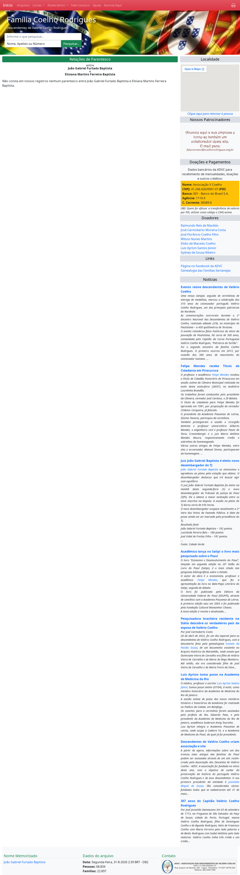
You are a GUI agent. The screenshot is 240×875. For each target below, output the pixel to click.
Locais (37, 5)
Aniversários (56, 5)
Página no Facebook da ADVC (201, 266)
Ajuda (97, 5)
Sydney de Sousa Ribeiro (198, 252)
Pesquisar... (71, 44)
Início (8, 5)
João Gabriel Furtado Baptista (199, 469)
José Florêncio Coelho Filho (200, 234)
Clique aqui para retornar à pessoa (210, 114)
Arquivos (23, 5)
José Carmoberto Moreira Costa (203, 230)
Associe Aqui (113, 5)
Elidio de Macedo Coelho (198, 243)
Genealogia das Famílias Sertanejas (206, 270)
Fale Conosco (80, 5)
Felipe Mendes (220, 374)
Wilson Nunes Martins (196, 239)
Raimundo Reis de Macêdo (199, 225)
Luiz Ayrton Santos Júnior (198, 248)
